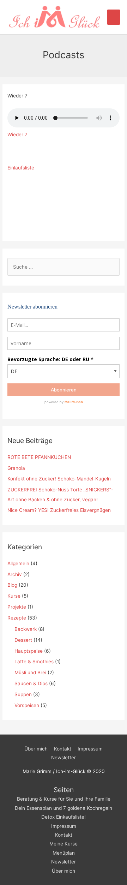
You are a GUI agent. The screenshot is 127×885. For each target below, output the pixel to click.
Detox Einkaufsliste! (63, 817)
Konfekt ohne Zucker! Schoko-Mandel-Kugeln (59, 479)
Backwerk (25, 629)
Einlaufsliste (20, 168)
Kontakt (62, 749)
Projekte (16, 607)
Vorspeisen (26, 705)
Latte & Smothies (34, 661)
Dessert (23, 640)
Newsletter (63, 757)
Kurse (13, 596)
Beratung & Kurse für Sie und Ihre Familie (63, 799)
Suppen (23, 694)
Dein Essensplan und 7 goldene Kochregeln (63, 808)
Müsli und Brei (30, 672)
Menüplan (64, 853)
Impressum (90, 749)
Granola (16, 468)
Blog (12, 585)
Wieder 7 (17, 134)
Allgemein (18, 563)
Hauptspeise (28, 651)
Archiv (14, 574)
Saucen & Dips (31, 683)
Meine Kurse (63, 844)
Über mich (36, 749)
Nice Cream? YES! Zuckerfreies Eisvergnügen (59, 510)
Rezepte (16, 618)
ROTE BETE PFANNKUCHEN (39, 457)
